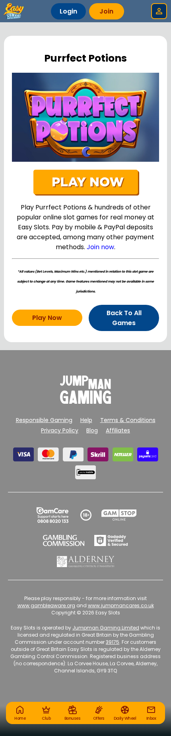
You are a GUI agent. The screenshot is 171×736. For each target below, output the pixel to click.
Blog (92, 430)
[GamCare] (52, 515)
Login (68, 11)
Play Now (47, 317)
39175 (112, 642)
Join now (100, 247)
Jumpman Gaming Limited (105, 627)
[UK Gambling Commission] (63, 540)
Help (86, 420)
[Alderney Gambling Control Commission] (86, 561)
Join (106, 11)
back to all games (124, 317)
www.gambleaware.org (46, 605)
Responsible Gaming (44, 420)
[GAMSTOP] (119, 515)
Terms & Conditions (127, 420)
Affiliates (118, 430)
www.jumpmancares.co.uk (121, 605)
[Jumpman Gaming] (85, 401)
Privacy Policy (59, 430)
